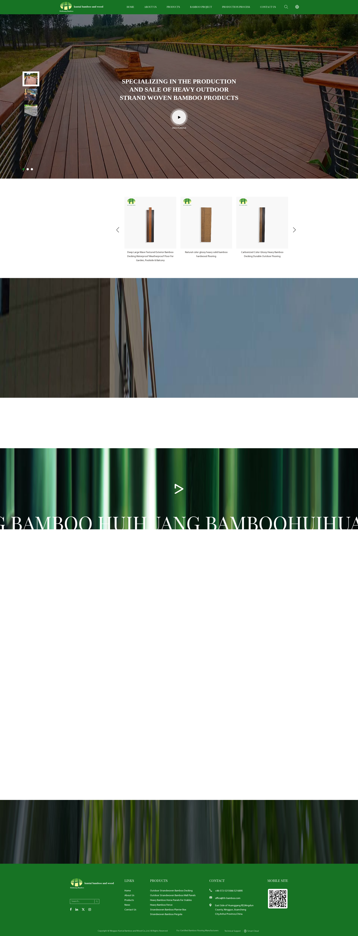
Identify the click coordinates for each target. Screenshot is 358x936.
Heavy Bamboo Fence (161, 905)
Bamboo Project (201, 7)
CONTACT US (311, 671)
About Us (150, 7)
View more (75, 241)
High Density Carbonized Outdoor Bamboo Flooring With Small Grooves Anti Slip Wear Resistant (262, 256)
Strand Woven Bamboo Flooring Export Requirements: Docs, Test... (105, 750)
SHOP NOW (223, 604)
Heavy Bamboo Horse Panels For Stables (171, 900)
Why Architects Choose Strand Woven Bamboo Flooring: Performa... (176, 750)
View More (196, 360)
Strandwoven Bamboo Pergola (166, 914)
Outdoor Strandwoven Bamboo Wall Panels (173, 895)
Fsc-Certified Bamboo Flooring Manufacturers (197, 931)
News (127, 905)
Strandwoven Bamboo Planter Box (168, 909)
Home (130, 7)
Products (173, 7)
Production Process (236, 7)
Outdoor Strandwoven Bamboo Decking (171, 890)
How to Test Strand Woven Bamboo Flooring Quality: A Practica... (247, 750)
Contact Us (268, 7)
